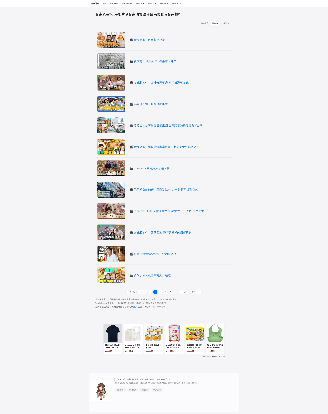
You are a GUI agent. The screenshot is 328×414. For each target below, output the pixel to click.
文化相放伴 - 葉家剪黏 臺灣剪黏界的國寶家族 (162, 232)
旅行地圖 (139, 3)
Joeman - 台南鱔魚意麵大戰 (151, 168)
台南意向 (95, 3)
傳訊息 (134, 306)
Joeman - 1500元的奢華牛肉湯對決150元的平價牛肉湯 (169, 211)
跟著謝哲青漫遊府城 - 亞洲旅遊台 (155, 254)
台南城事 (162, 3)
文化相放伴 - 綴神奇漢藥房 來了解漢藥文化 (161, 82)
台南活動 (113, 3)
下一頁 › (184, 292)
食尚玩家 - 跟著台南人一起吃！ (153, 275)
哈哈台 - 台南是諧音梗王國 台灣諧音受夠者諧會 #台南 (168, 125)
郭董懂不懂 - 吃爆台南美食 (151, 104)
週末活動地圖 (127, 3)
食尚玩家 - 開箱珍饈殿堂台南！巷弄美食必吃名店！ (166, 147)
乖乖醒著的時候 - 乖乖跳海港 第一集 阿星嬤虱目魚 (166, 189)
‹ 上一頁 (142, 292)
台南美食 (151, 3)
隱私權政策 (132, 390)
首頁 (104, 3)
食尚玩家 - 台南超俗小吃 (149, 40)
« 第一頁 (131, 292)
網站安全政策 (157, 390)
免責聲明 (145, 390)
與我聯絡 (120, 390)
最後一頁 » (196, 292)
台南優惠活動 (176, 3)
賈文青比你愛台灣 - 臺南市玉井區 (155, 61)
